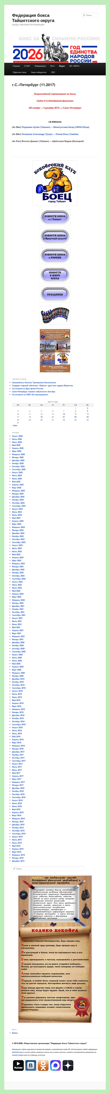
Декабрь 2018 (18, 715)
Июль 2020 (17, 657)
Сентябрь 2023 (18, 542)
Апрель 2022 (17, 593)
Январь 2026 (17, 457)
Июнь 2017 (17, 770)
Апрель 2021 (17, 630)
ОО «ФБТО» (74, 66)
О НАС (27, 66)
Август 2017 (17, 763)
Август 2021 (17, 618)
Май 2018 (16, 736)
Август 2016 (17, 800)
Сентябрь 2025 (18, 469)
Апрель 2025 (17, 484)
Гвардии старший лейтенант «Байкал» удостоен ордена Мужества (42, 385)
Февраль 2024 (18, 527)
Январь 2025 (17, 493)
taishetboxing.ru (18, 1052)
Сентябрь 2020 (18, 651)
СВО (53, 72)
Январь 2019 (17, 712)
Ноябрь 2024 (18, 499)
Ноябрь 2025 (18, 463)
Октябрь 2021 (18, 612)
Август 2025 (17, 472)
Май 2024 (16, 518)
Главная (16, 66)
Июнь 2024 (17, 515)
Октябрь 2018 (18, 721)
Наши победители (38, 72)
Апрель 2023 (17, 557)
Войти (15, 1032)
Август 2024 (17, 508)
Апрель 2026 (17, 448)
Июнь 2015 (17, 842)
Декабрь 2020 (18, 642)
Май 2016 (16, 809)
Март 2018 (16, 742)
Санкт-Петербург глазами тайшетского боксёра (33, 391)
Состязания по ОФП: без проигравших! (30, 394)
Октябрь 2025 (18, 466)
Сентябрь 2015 (18, 833)
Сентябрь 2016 (18, 797)
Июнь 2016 (17, 806)
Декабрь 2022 (18, 569)
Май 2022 (16, 590)
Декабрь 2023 (18, 533)
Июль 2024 (17, 512)
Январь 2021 (17, 639)
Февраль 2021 (18, 636)
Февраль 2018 (18, 745)
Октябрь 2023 (18, 539)
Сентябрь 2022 (18, 578)
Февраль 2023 (18, 563)
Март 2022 (16, 596)
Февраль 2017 (18, 782)
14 (64, 414)
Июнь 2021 (17, 624)
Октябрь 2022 (18, 575)
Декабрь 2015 (18, 824)
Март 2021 (16, 633)
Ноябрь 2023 (18, 536)
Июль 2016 (17, 803)
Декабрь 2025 (18, 460)
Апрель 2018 (17, 739)
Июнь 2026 (17, 442)
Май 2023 (16, 554)
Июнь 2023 (17, 551)
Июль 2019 (17, 694)
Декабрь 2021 (18, 606)
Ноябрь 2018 (18, 718)
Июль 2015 (17, 839)
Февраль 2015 (18, 854)
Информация (40, 66)
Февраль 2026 (18, 454)
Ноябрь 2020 (18, 645)
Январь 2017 (17, 785)
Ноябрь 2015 (18, 827)
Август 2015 (17, 836)
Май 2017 (16, 773)
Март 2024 (16, 524)
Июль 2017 (17, 766)
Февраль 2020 (18, 672)
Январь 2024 (17, 530)
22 (75, 417)
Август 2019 (17, 691)
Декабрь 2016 (18, 788)
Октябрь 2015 (18, 830)
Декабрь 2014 (18, 861)
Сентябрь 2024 (18, 505)
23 (88, 417)
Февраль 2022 (18, 600)
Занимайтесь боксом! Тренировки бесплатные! (34, 382)
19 (42, 417)
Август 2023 (17, 545)
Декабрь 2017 (18, 751)
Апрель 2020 (17, 666)
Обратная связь (19, 72)
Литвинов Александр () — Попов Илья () (50, 134)
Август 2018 (17, 727)
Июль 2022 (17, 584)
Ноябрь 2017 (18, 754)
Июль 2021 (17, 621)
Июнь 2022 (17, 587)
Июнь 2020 (17, 660)
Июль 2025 (17, 475)
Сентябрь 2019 (18, 688)
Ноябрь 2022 (18, 572)
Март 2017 (16, 779)
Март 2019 (16, 706)
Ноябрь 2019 (18, 681)
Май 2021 (16, 627)
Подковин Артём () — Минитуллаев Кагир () (55, 127)
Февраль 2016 (18, 818)
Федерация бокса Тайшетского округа (33, 17)
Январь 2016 (17, 821)
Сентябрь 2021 (18, 615)
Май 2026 (16, 445)
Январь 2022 (17, 603)
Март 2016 (16, 815)
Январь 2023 (17, 566)
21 (64, 417)
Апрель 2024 (17, 521)
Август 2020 (17, 654)
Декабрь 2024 (18, 496)
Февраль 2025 (18, 490)
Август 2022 (17, 581)
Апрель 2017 (17, 776)
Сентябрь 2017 (18, 760)
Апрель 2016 (17, 812)
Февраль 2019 (18, 709)
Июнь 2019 (17, 697)
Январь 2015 (17, 857)
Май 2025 (16, 481)
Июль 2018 (17, 730)
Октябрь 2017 (18, 757)
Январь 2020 (17, 675)
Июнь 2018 (17, 733)
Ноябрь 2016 (18, 791)
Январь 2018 (17, 748)
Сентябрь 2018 (18, 724)
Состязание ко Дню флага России (27, 388)
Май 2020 (16, 663)
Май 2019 (16, 700)
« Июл (14, 425)
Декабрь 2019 (18, 678)
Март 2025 (16, 487)
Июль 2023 (17, 548)
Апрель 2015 (17, 848)
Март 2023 (16, 560)
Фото (52, 66)
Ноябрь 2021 (18, 609)
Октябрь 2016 (18, 794)
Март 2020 (16, 669)
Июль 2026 (17, 439)
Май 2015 (16, 845)
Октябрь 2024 (18, 502)
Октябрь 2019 (18, 684)
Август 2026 (17, 436)
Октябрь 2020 (18, 648)
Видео (62, 66)
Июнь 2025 (17, 478)
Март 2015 (16, 851)
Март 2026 (16, 451)
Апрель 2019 (17, 703)
